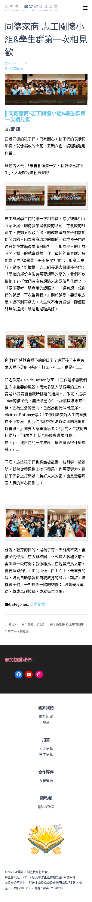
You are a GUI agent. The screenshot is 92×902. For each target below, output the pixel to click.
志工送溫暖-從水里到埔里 (67, 624)
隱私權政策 (46, 807)
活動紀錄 (37, 604)
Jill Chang (16, 68)
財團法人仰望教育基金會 (31, 872)
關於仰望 (46, 717)
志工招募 (46, 755)
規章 (46, 723)
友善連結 (46, 781)
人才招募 (46, 749)
